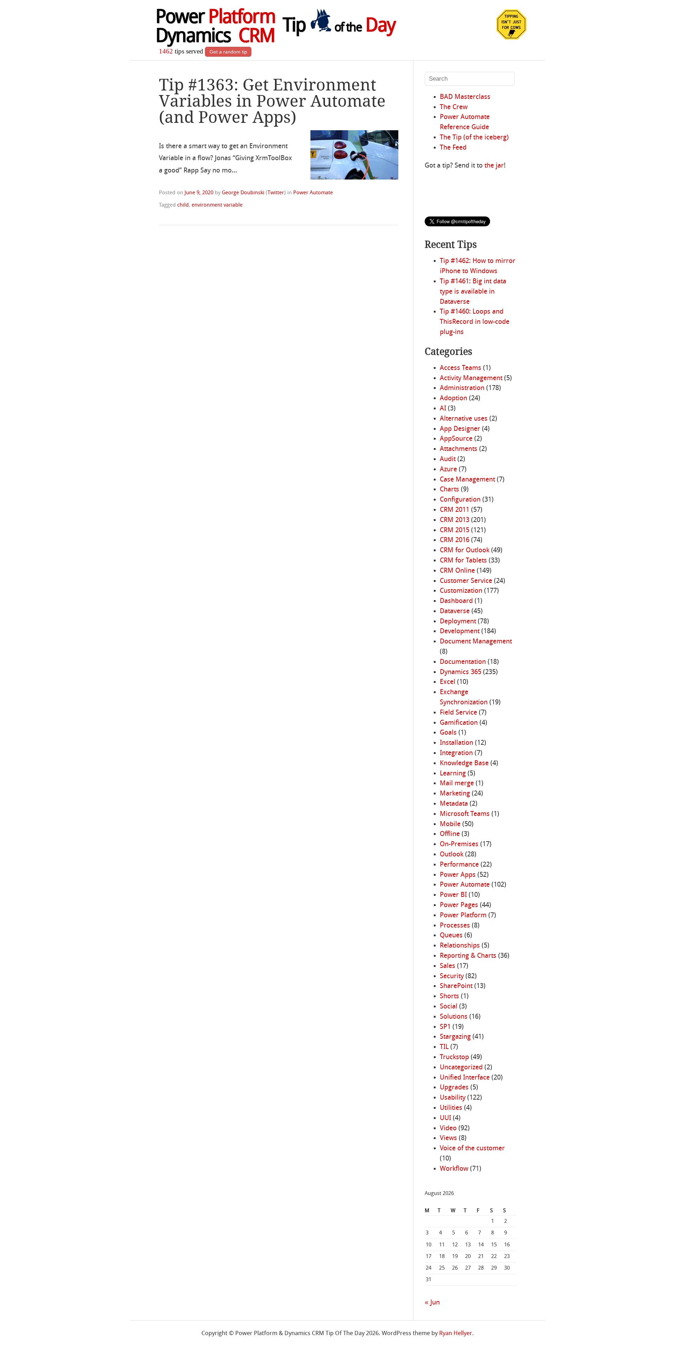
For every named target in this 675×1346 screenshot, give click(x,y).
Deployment (458, 621)
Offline (450, 834)
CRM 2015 (454, 530)
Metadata (454, 803)
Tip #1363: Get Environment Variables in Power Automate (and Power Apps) (272, 101)
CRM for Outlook (464, 550)
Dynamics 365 (460, 672)
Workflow (454, 1168)
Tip (339, 26)
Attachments (458, 449)
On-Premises (459, 844)
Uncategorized (461, 1067)
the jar (494, 165)
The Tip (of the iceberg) (474, 137)
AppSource (456, 438)
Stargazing (455, 1036)
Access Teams (460, 368)
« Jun (432, 1302)
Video (448, 1128)
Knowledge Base (464, 763)
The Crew (454, 107)
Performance (459, 864)
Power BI (453, 895)
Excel (447, 682)
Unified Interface (465, 1077)
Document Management (476, 641)
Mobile (450, 824)
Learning (453, 773)
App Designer (460, 429)
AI (443, 408)
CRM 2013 (454, 520)
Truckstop (454, 1057)
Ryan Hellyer (455, 1333)
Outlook (451, 854)
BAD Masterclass (465, 97)
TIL (444, 1047)
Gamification (459, 723)
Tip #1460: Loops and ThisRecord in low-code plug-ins (474, 322)
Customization (461, 591)
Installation (456, 743)
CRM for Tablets (463, 560)
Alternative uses (464, 418)
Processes (455, 925)
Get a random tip (228, 52)
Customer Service (466, 581)
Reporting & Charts (468, 956)
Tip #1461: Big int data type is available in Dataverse (473, 292)
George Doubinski (243, 193)
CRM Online (457, 570)
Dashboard (456, 601)
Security (452, 976)
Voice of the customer (472, 1148)
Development (460, 631)
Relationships (460, 945)
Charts (449, 489)
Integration (456, 753)
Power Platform (463, 915)
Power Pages (459, 905)
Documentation (463, 662)
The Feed (453, 147)
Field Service (458, 712)
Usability (452, 1097)
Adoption (453, 398)
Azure (448, 469)
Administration (462, 388)
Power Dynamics (215, 27)
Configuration (460, 499)
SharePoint (456, 986)
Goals (448, 732)
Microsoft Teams (465, 814)
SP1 (445, 1027)
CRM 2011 (454, 510)
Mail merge (457, 783)
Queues (451, 935)
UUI (445, 1118)
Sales (447, 966)
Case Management (467, 479)
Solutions (454, 1016)
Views (448, 1138)
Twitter (276, 193)
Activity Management (471, 378)
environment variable (217, 205)
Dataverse (455, 611)
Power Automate (313, 193)
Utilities (451, 1108)
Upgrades (454, 1087)
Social (448, 1006)
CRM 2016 (454, 540)
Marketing (455, 793)
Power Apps (458, 875)
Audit (448, 459)
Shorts (449, 996)
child (183, 205)
